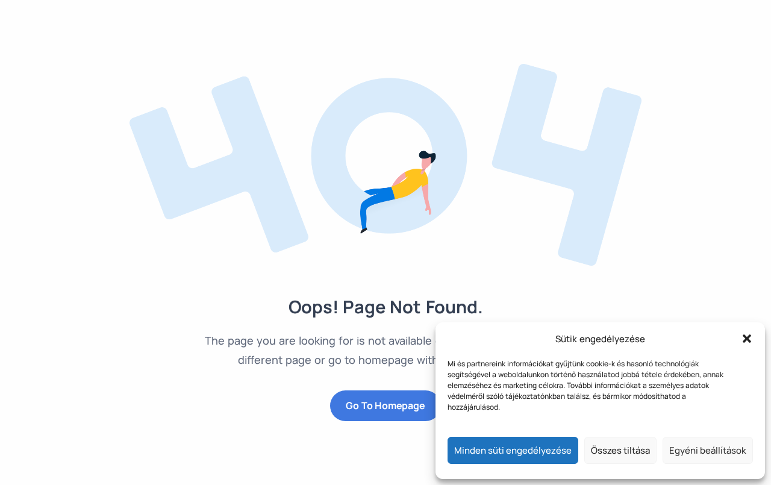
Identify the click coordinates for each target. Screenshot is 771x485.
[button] (747, 339)
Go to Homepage (385, 405)
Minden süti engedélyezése (513, 450)
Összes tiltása (620, 450)
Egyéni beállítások (707, 450)
